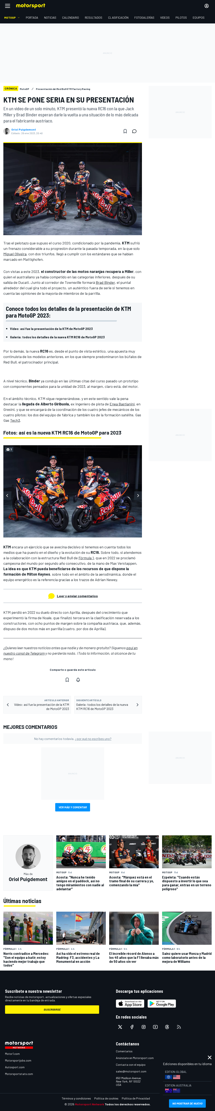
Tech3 (15, 420)
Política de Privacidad (136, 1098)
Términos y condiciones (76, 1098)
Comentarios (124, 1051)
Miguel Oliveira (14, 254)
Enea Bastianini (122, 404)
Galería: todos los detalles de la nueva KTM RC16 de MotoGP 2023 (57, 337)
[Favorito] (125, 131)
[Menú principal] (7, 6)
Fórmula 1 (86, 558)
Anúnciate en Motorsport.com (135, 1058)
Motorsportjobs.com (18, 1060)
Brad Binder (105, 282)
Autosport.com (15, 1067)
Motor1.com (12, 1053)
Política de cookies (106, 1098)
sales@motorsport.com (131, 1071)
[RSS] (179, 1027)
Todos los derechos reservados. (128, 1104)
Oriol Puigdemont (23, 129)
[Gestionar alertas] (78, 680)
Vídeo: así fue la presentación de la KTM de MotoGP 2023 (51, 329)
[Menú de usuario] (206, 6)
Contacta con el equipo (131, 1064)
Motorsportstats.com (19, 1074)
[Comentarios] (135, 131)
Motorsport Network (89, 1104)
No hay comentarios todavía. (72, 739)
